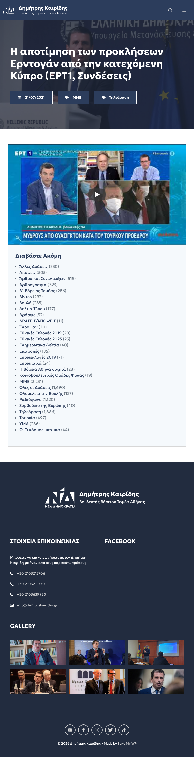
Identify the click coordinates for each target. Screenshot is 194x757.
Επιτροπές (29, 351)
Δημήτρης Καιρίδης (43, 8)
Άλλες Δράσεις (33, 266)
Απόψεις (27, 272)
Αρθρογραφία (33, 284)
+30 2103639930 (31, 594)
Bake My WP (127, 743)
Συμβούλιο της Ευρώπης (42, 405)
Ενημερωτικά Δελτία (39, 345)
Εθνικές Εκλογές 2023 (40, 338)
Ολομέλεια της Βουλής (41, 393)
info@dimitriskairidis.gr (37, 605)
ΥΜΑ (24, 423)
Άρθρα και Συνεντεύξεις (42, 278)
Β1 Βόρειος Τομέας (37, 290)
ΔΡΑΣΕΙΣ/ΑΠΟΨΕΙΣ (37, 320)
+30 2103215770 (31, 584)
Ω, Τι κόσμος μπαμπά (39, 429)
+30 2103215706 (31, 573)
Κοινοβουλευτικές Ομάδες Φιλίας (51, 375)
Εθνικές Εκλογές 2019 (40, 332)
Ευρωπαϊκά (30, 363)
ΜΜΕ (24, 381)
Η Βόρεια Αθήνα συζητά (42, 369)
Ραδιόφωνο (30, 399)
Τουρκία (27, 417)
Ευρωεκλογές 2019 (37, 357)
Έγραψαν (28, 326)
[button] (170, 10)
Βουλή (25, 302)
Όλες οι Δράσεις (35, 387)
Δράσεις (27, 314)
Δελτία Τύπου (32, 308)
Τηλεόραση (30, 411)
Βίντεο (25, 296)
